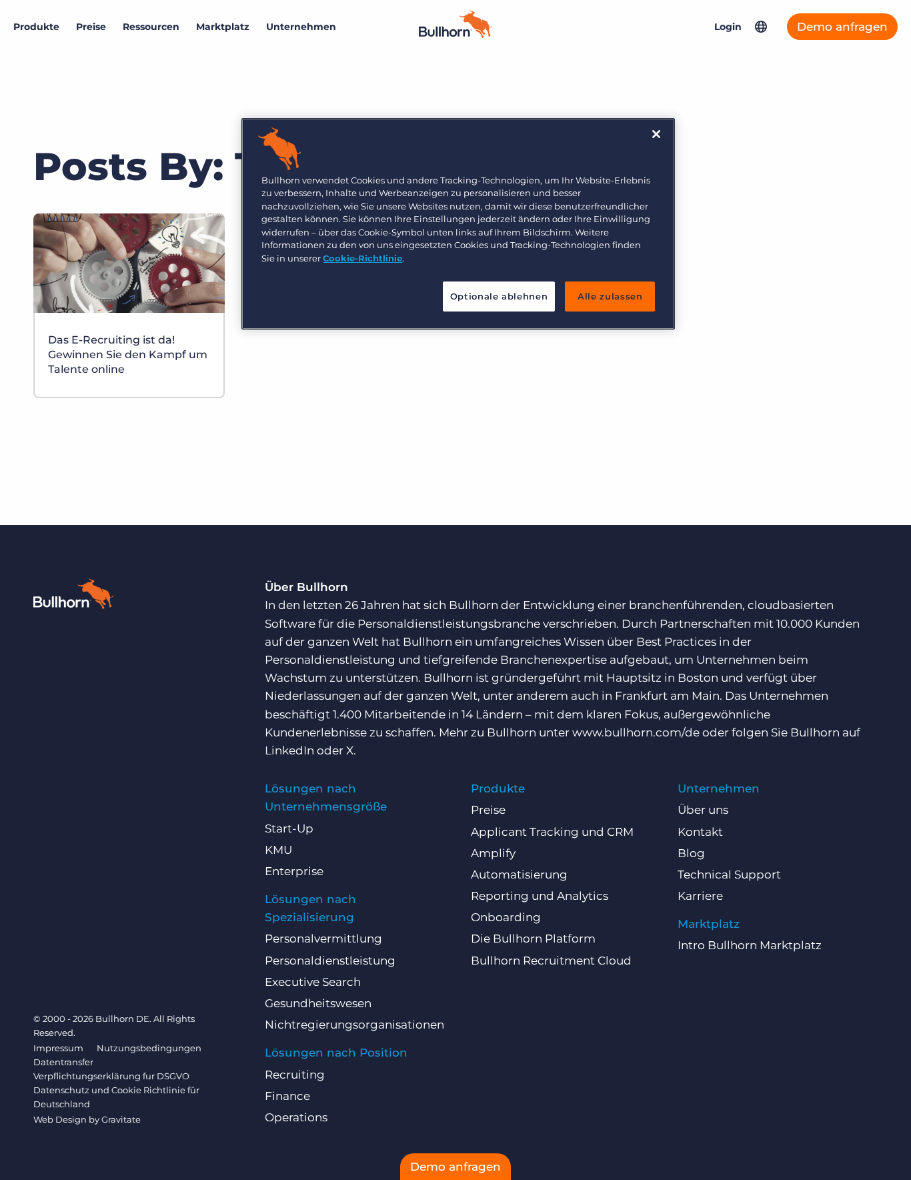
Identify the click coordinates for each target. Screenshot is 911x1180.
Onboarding (506, 917)
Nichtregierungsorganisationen (354, 1024)
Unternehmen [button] (301, 27)
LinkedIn (289, 750)
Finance (287, 1096)
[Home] (455, 34)
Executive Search (313, 982)
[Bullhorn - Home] (73, 596)
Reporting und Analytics (539, 896)
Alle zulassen (610, 296)
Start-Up (289, 828)
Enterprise (294, 871)
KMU (278, 849)
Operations (296, 1117)
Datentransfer (63, 1062)
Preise (91, 27)
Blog (691, 853)
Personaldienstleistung (330, 960)
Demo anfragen (842, 26)
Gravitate (121, 1119)
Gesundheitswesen (318, 1003)
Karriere (700, 896)
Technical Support (729, 874)
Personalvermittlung (323, 938)
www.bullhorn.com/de (636, 732)
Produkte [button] (36, 27)
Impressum (58, 1048)
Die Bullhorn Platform (533, 938)
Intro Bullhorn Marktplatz (750, 945)
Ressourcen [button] (151, 27)
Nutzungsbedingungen (149, 1048)
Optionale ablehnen (499, 296)
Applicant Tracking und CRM (552, 831)
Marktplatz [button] (222, 27)
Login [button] (728, 27)
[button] (761, 26)
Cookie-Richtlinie (362, 258)
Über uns (703, 809)
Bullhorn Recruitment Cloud (551, 960)
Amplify (493, 853)
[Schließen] (656, 134)
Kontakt (700, 831)
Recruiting (295, 1074)
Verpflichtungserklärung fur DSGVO (111, 1076)
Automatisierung (519, 874)
